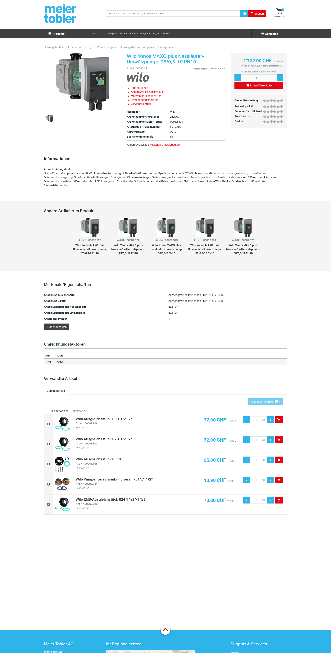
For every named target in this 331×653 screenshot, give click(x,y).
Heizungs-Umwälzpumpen (136, 47)
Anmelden (271, 33)
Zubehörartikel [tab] (56, 390)
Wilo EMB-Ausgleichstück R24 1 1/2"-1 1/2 (111, 499)
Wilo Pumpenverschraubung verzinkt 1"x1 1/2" (114, 479)
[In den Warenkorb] (279, 419)
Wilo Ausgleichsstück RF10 (98, 459)
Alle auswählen (60, 410)
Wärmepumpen (106, 47)
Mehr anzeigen (57, 327)
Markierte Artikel (265, 401)
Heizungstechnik (54, 47)
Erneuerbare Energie (80, 47)
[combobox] (173, 13)
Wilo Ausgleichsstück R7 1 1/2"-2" (104, 439)
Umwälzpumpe (165, 47)
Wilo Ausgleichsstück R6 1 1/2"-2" (104, 419)
